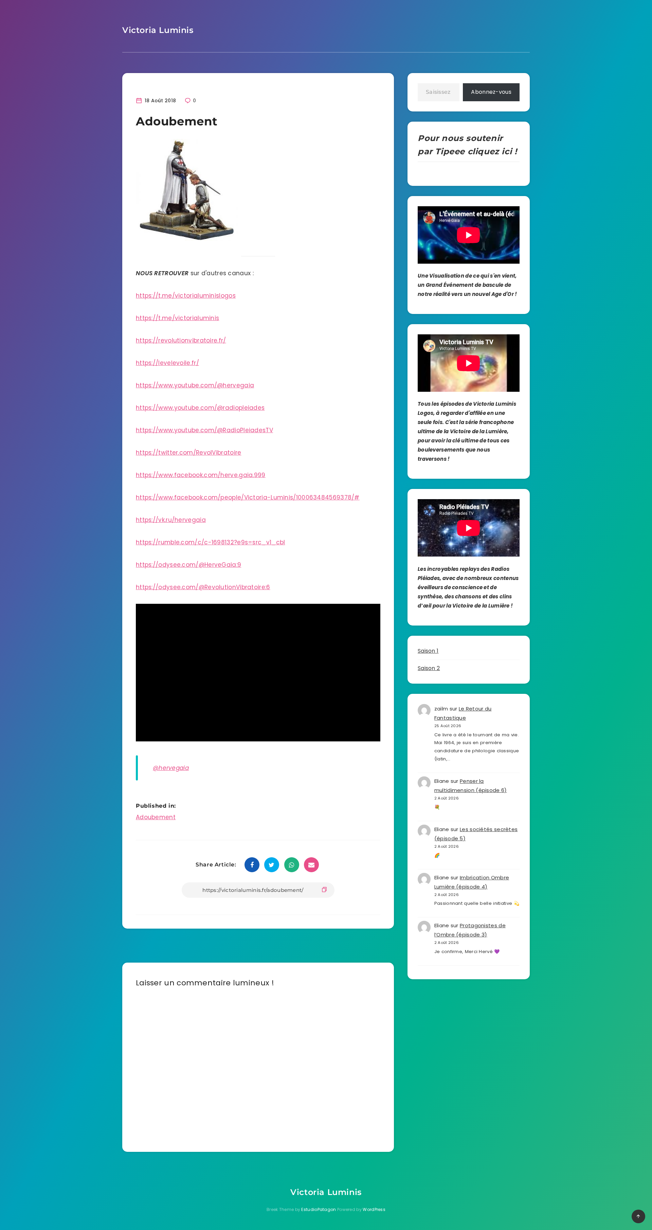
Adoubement (156, 817)
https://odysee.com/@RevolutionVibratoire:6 (203, 587)
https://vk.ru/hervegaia (171, 520)
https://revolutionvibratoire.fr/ (181, 340)
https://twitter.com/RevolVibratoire (188, 453)
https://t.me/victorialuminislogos (186, 296)
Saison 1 (428, 651)
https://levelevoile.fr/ (167, 363)
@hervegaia (171, 768)
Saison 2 (429, 668)
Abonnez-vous (491, 92)
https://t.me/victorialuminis (177, 318)
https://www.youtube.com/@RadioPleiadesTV (204, 430)
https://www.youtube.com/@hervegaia (195, 385)
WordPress (374, 1209)
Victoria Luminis (158, 30)
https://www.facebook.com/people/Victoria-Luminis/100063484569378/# (248, 497)
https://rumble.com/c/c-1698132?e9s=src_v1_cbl (210, 542)
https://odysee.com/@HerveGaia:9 (188, 565)
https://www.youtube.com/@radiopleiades (200, 408)
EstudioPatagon (318, 1209)
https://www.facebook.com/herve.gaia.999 (201, 475)
